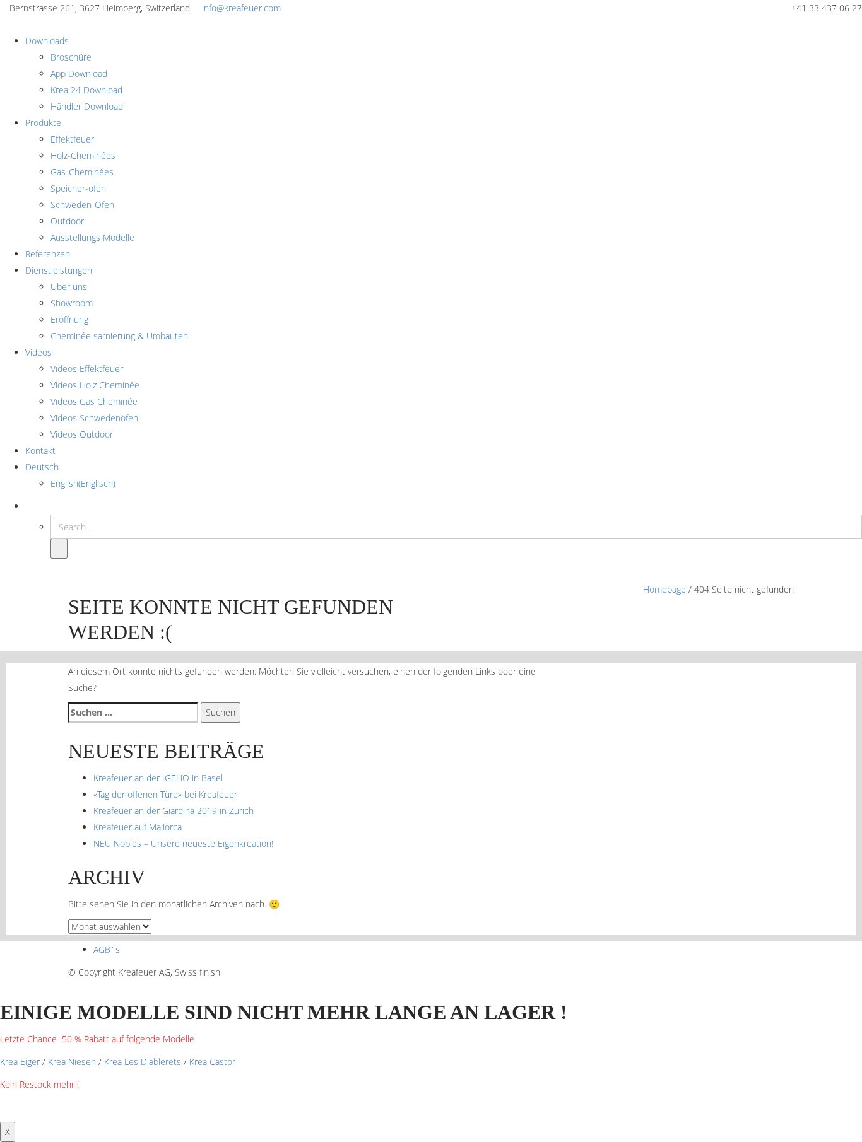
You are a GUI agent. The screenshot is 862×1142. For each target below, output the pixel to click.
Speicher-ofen (78, 188)
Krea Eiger (20, 1062)
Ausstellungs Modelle (92, 237)
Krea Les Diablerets (142, 1062)
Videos (38, 352)
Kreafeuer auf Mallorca (137, 827)
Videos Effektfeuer (86, 369)
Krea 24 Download (86, 90)
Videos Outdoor (81, 434)
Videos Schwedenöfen (94, 418)
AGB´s (106, 949)
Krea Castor (212, 1062)
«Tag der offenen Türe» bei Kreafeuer (165, 794)
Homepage (664, 589)
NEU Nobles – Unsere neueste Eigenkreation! (183, 843)
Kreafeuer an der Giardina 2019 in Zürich (173, 811)
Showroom (71, 303)
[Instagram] (771, 972)
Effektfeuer (72, 139)
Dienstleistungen (58, 270)
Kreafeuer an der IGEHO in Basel (158, 778)
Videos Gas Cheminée (94, 401)
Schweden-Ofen (82, 205)
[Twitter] (755, 972)
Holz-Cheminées (82, 155)
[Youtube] (787, 972)
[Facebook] (739, 972)
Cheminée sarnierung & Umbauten (119, 336)
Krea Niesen (72, 1062)
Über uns (68, 287)
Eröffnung (69, 319)
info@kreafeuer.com (241, 8)
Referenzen (47, 254)
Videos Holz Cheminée (94, 385)
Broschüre (71, 57)
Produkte (43, 123)
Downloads (47, 41)
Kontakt (40, 451)
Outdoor (67, 221)
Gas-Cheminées (82, 172)
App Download (78, 73)
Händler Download (86, 106)
